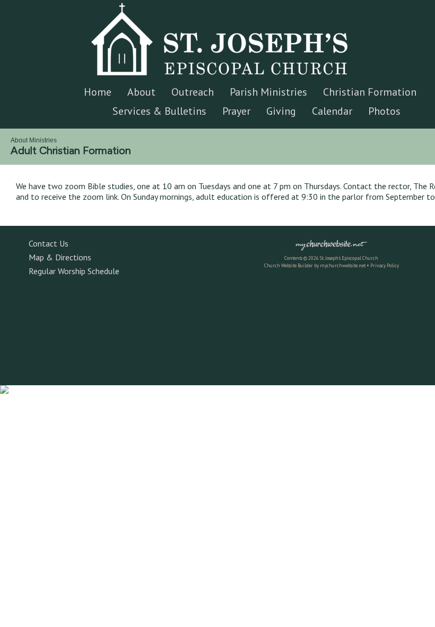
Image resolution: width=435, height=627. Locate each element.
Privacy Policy (384, 265)
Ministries (43, 140)
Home (97, 92)
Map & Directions (57, 257)
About (141, 92)
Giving (281, 111)
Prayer (236, 111)
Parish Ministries (268, 92)
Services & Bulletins (159, 111)
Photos (384, 111)
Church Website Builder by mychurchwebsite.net (315, 265)
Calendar (332, 111)
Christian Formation (369, 92)
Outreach (192, 92)
